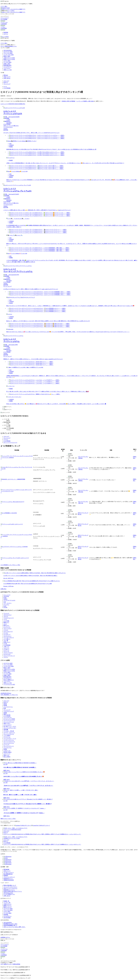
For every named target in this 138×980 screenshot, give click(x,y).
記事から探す (6, 63)
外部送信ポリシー (8, 878)
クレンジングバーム (8, 743)
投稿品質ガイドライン (9, 890)
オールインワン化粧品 (9, 719)
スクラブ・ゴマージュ (9, 732)
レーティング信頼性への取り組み (85, 101)
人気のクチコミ (7, 904)
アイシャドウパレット (9, 655)
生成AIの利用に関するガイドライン (12, 891)
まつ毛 (5, 643)
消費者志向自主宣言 (8, 880)
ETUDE (5, 607)
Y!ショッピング (7, 286)
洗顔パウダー (6, 723)
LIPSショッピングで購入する (10, 125)
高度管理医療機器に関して (10, 925)
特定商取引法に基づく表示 (10, 923)
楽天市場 (5, 130)
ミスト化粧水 (6, 735)
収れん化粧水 (6, 756)
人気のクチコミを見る (9, 57)
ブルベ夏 (5, 640)
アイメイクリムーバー (9, 720)
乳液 (4, 708)
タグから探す (6, 60)
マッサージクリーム (8, 740)
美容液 (5, 705)
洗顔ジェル (6, 755)
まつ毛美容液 (6, 645)
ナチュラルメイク (8, 631)
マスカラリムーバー (8, 618)
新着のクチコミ (7, 905)
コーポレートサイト (8, 872)
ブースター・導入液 (8, 731)
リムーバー (6, 648)
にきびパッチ (6, 750)
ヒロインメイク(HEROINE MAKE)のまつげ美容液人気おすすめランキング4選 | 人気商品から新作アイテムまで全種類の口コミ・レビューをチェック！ (42, 834)
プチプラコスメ (7, 614)
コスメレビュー (7, 636)
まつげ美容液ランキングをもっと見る (10, 565)
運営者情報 (6, 869)
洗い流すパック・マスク (9, 726)
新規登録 (5, 32)
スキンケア (6, 80)
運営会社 (5, 75)
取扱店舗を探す (7, 65)
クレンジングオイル (8, 734)
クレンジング (6, 84)
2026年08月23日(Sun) (6, 693)
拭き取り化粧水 (7, 752)
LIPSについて (6, 76)
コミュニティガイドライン (10, 886)
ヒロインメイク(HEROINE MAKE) (12, 829)
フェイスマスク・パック (9, 738)
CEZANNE (6, 596)
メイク (5, 619)
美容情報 (5, 914)
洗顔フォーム (6, 714)
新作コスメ (6, 625)
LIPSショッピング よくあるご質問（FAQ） (14, 927)
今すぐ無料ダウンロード (7, 964)
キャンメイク (6, 595)
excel (4, 601)
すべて (5, 86)
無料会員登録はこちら (11, 46)
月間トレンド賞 (7, 69)
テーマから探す (7, 62)
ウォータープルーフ (8, 637)
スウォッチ (6, 651)
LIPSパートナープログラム (10, 888)
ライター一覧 (6, 902)
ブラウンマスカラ (8, 652)
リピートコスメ (7, 628)
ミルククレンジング (8, 711)
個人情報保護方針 (8, 874)
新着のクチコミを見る (9, 59)
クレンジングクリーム (9, 741)
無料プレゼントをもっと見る (8, 818)
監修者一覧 (6, 901)
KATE (4, 597)
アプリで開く (4, 6)
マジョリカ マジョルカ (9, 600)
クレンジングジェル (8, 722)
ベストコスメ (6, 68)
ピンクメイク (6, 627)
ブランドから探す (8, 53)
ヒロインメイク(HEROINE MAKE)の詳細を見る (13, 103)
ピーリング (6, 744)
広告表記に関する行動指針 (68, 101)
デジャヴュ (6, 604)
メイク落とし (6, 639)
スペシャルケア (7, 725)
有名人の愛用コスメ (8, 679)
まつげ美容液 (6, 88)
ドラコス (5, 630)
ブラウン (5, 657)
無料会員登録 (16, 964)
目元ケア (5, 82)
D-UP (4, 606)
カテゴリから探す (8, 51)
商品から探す (6, 56)
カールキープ (6, 634)
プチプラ (5, 616)
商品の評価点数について (9, 885)
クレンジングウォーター (9, 728)
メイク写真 (6, 621)
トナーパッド (6, 753)
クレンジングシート (8, 746)
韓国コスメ (6, 622)
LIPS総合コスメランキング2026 (11, 838)
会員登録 (3, 937)
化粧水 (5, 703)
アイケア (5, 439)
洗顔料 (5, 712)
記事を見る (3, 588)
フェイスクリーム (8, 706)
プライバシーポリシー (9, 877)
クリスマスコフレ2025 (9, 684)
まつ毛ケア (6, 649)
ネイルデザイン (7, 66)
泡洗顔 (5, 749)
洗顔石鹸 (5, 729)
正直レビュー (6, 642)
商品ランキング (7, 907)
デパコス (5, 633)
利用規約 (5, 875)
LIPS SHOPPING (7, 50)
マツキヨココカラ (8, 127)
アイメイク (6, 613)
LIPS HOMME (7, 917)
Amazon (5, 128)
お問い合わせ (6, 78)
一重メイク (6, 646)
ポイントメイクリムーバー (10, 442)
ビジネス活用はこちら (9, 894)
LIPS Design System (8, 892)
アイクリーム (6, 737)
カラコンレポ (6, 654)
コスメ (5, 624)
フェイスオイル (7, 717)
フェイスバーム (7, 747)
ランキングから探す (8, 54)
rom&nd (5, 599)
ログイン (5, 34)
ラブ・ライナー (7, 603)
